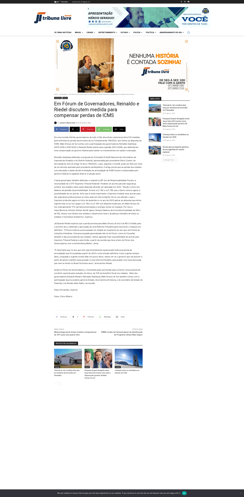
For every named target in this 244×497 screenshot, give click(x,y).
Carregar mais (168, 160)
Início (56, 94)
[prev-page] (55, 383)
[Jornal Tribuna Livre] (55, 123)
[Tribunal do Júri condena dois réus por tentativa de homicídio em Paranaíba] (68, 358)
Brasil (87, 367)
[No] (241, 493)
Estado (65, 98)
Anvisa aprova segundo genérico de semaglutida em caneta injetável (176, 149)
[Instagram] (184, 1)
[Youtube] (188, 1)
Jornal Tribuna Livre (67, 123)
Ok (184, 493)
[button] (188, 32)
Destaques (63, 94)
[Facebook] (181, 1)
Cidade (57, 367)
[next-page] (59, 383)
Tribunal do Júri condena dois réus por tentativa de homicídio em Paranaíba (67, 372)
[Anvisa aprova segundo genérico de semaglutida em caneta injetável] (155, 150)
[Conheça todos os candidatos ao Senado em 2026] (129, 358)
